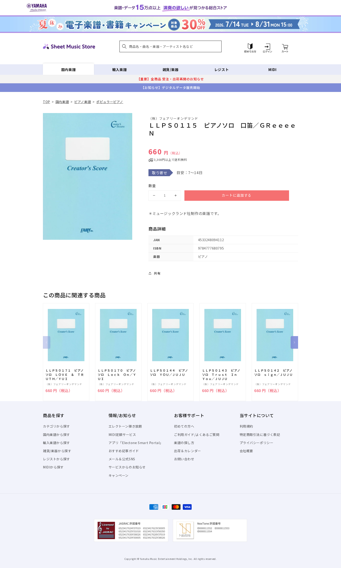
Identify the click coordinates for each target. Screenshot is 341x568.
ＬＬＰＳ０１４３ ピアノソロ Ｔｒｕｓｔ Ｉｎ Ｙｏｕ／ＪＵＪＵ (221, 374)
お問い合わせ (184, 459)
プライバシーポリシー (256, 442)
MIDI (272, 69)
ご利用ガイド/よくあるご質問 (196, 434)
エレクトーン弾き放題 (125, 426)
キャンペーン (119, 475)
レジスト (221, 69)
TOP (46, 101)
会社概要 (246, 450)
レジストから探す (56, 459)
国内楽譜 (68, 69)
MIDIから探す (53, 467)
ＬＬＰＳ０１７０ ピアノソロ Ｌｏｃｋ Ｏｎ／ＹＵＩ (117, 374)
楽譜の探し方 (184, 442)
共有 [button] (157, 273)
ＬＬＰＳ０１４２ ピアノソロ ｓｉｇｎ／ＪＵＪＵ (273, 372)
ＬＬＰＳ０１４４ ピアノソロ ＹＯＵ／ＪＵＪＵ (169, 372)
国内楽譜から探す (56, 434)
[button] (170, 46)
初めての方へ (184, 426)
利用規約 (246, 426)
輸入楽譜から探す (56, 442)
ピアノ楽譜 (82, 101)
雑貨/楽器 (171, 69)
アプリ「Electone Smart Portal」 (136, 442)
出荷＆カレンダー (187, 450)
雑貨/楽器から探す (57, 450)
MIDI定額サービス (122, 434)
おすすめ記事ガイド (124, 450)
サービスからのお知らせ (127, 467)
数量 (152, 185)
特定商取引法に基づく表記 (260, 434)
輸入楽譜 (119, 69)
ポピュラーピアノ (109, 101)
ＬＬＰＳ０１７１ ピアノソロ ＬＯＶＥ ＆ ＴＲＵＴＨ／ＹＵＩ (64, 374)
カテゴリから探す (56, 426)
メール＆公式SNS (122, 459)
